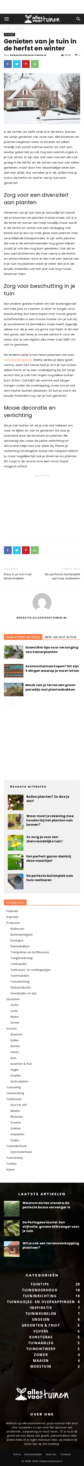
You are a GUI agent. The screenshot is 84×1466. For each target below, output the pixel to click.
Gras (13, 1058)
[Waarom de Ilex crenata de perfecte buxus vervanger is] (12, 1209)
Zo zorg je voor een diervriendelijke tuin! (44, 839)
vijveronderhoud (21, 1152)
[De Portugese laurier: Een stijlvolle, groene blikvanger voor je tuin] (12, 1228)
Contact (65, 1454)
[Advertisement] (42, 7)
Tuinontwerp (14, 1158)
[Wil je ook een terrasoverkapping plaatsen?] (12, 1249)
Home (7, 28)
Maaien (15, 1111)
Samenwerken (33, 1454)
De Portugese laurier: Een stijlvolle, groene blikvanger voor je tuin (50, 1226)
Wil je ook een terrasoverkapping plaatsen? (50, 1245)
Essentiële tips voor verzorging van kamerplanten (51, 649)
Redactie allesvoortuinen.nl (28, 55)
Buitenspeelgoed (21, 934)
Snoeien (15, 1122)
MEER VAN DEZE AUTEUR (60, 637)
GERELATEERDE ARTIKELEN (23, 637)
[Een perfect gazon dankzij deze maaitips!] (15, 862)
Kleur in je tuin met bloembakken (18, 576)
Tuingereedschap (21, 958)
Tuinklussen (14, 1099)
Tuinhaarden (18, 964)
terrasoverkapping (18, 360)
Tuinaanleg (13, 1087)
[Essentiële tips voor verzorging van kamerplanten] (13, 652)
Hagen (14, 1069)
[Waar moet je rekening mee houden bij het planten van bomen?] (15, 822)
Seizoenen (13, 999)
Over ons (51, 1454)
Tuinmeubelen (19, 975)
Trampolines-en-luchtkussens (29, 952)
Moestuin (16, 1116)
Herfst (14, 1005)
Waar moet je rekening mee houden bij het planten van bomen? (50, 820)
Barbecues (17, 928)
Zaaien (14, 1140)
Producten (13, 923)
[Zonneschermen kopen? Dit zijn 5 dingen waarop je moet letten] (13, 670)
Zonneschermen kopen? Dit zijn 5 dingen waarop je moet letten (52, 668)
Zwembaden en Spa (23, 993)
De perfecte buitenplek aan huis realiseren (62, 576)
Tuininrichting (15, 1093)
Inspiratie (12, 917)
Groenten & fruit (21, 1064)
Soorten (11, 1028)
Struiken (15, 1075)
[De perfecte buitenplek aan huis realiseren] (15, 881)
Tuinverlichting (19, 981)
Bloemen (16, 1034)
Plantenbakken (20, 946)
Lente (14, 1011)
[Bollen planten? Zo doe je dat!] (15, 802)
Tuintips (19, 28)
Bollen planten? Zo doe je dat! (47, 798)
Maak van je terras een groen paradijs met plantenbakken (50, 687)
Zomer (14, 1022)
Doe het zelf (18, 1105)
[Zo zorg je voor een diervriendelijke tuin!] (15, 843)
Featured (12, 911)
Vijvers (10, 1169)
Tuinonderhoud (16, 1146)
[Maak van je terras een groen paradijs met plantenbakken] (13, 689)
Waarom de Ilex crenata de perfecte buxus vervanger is (46, 1205)
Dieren (14, 1052)
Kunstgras (17, 940)
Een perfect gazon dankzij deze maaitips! (48, 858)
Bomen (15, 1046)
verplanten (17, 1134)
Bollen (14, 1040)
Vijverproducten (20, 987)
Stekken (15, 1128)
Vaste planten (19, 1081)
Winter (14, 1017)
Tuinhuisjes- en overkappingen (30, 970)
